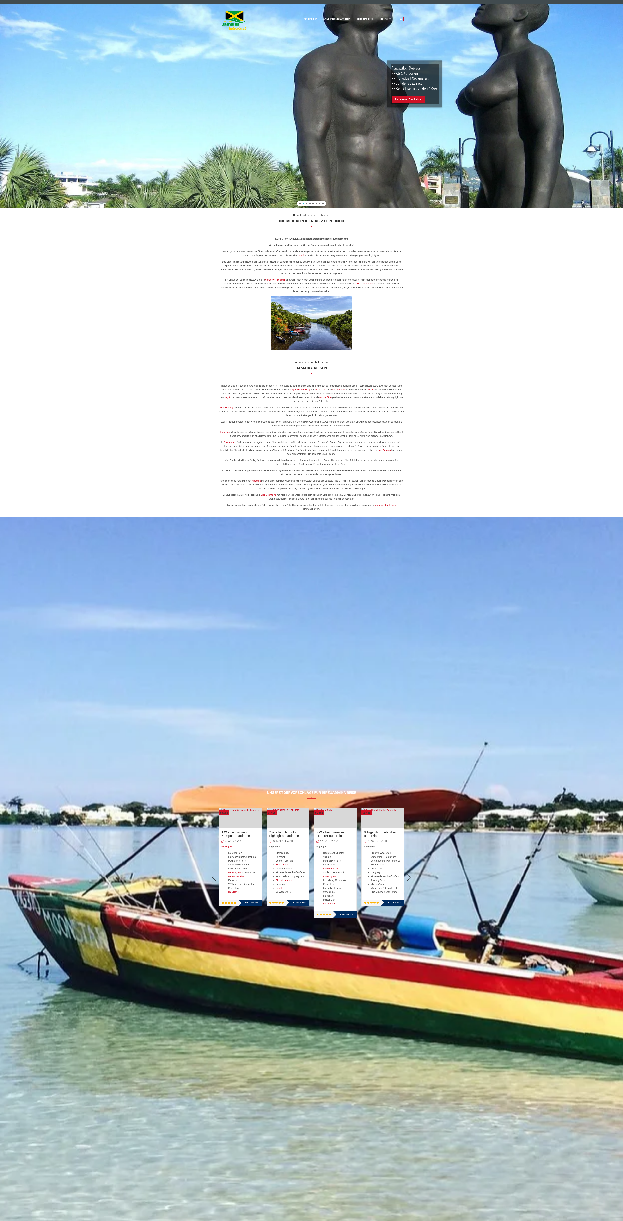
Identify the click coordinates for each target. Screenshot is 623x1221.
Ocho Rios (320, 389)
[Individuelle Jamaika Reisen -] (234, 18)
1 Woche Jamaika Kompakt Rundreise (235, 834)
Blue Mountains (365, 283)
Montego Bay (303, 389)
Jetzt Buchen (251, 903)
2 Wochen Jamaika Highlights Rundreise (284, 834)
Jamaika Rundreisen (385, 505)
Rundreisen (311, 19)
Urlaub (301, 255)
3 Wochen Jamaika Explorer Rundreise (330, 834)
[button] (300, 203)
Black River (233, 892)
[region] (311, 104)
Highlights (226, 846)
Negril (293, 389)
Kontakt (385, 19)
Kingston (256, 480)
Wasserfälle (325, 397)
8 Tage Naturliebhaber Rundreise (380, 834)
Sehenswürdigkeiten (275, 279)
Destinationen (365, 19)
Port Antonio (338, 389)
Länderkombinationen (337, 19)
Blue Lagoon (234, 872)
